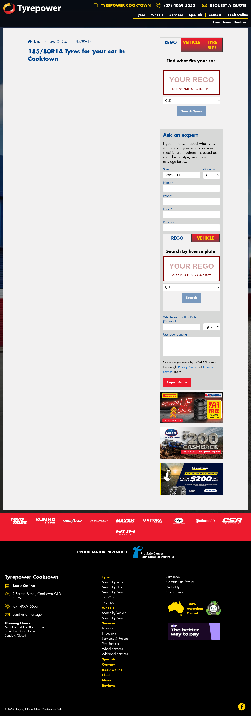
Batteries (107, 628)
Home (36, 41)
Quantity (209, 169)
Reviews (240, 22)
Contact (215, 15)
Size (166, 169)
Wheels (157, 15)
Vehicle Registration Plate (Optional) (179, 319)
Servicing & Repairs (115, 639)
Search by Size (112, 587)
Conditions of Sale (52, 709)
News (227, 22)
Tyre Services (110, 644)
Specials (195, 15)
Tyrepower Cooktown (125, 5)
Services (176, 15)
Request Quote (177, 382)
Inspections (109, 633)
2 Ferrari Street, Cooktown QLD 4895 (36, 596)
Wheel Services (112, 649)
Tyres (140, 15)
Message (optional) (176, 334)
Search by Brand (113, 592)
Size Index (173, 577)
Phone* (168, 196)
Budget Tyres (174, 587)
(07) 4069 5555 (179, 5)
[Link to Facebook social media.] (242, 707)
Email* (167, 209)
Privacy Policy (187, 367)
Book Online (237, 15)
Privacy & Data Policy (28, 709)
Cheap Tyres (174, 592)
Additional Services (115, 654)
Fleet (216, 22)
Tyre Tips (108, 602)
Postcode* (170, 222)
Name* (168, 183)
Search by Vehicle (114, 582)
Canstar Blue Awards (180, 582)
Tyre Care (108, 597)
